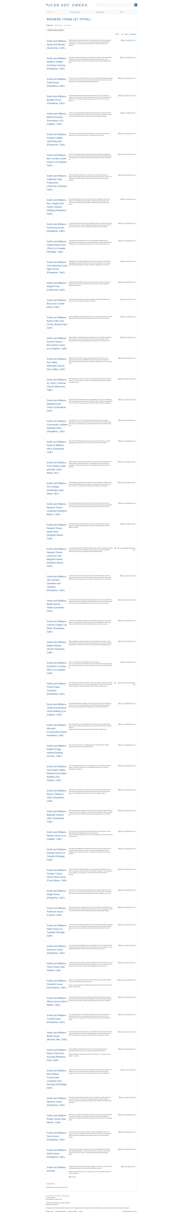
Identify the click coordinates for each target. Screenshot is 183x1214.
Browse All (50, 25)
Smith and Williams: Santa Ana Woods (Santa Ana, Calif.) (57, 44)
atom (48, 1187)
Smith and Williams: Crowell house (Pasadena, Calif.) (57, 1018)
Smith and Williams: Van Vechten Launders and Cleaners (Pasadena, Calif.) (57, 583)
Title (122, 34)
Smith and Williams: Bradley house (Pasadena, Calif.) (57, 99)
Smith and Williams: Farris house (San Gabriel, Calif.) (57, 967)
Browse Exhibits (100, 12)
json (57, 1187)
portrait (74, 1177)
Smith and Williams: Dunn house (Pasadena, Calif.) (57, 1136)
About (121, 12)
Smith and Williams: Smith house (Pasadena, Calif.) (57, 1153)
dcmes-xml (53, 1187)
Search (135, 4)
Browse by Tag (58, 25)
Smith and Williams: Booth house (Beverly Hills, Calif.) (57, 1036)
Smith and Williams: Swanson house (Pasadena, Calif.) (57, 949)
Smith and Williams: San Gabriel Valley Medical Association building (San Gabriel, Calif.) (57, 773)
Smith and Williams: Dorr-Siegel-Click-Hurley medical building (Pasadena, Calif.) (57, 207)
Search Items (67, 25)
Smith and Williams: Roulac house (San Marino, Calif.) (57, 1119)
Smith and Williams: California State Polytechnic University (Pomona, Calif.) (57, 183)
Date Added (132, 34)
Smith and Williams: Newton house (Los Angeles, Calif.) (57, 835)
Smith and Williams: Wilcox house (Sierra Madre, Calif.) (57, 1001)
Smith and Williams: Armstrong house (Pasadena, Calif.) (57, 227)
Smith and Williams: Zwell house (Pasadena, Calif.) (57, 82)
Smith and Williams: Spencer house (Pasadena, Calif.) (57, 1101)
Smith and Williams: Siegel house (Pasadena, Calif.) (57, 894)
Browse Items (51, 12)
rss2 (66, 1187)
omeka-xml (62, 1187)
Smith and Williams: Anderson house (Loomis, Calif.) (57, 911)
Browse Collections (75, 12)
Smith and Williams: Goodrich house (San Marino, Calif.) (57, 984)
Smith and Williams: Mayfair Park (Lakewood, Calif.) (57, 286)
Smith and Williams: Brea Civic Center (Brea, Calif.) (57, 303)
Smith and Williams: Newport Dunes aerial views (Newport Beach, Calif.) (57, 531)
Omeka (135, 1211)
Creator (126, 34)
